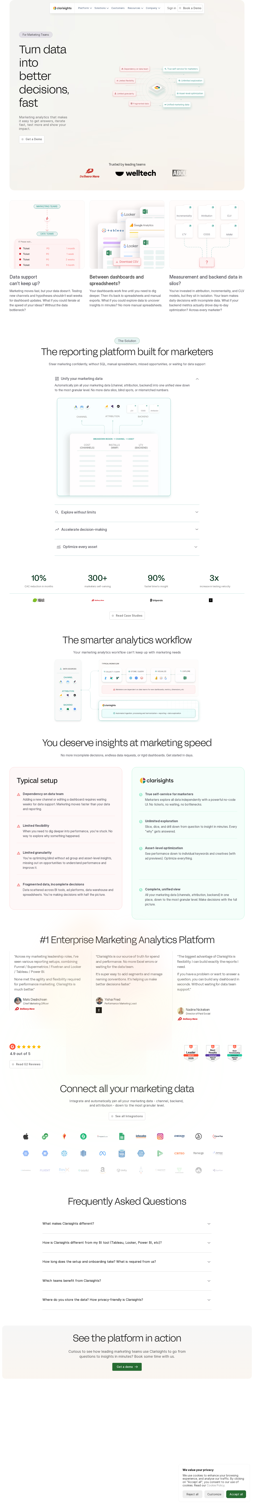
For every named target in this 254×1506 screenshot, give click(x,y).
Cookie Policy (215, 1485)
